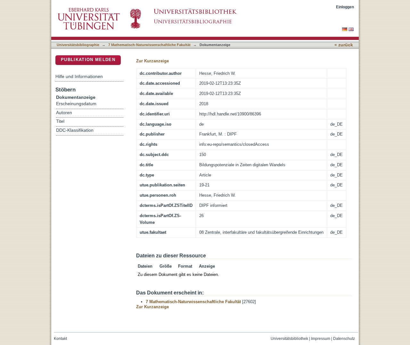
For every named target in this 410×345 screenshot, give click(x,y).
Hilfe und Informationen (79, 76)
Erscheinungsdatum (76, 103)
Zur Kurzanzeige (152, 61)
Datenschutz (344, 338)
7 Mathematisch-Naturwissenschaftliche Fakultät (149, 45)
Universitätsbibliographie (78, 45)
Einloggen (345, 7)
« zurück (343, 45)
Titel (60, 121)
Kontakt (60, 338)
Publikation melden (88, 59)
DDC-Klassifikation (75, 130)
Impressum (320, 338)
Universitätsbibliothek (289, 338)
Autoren (64, 112)
